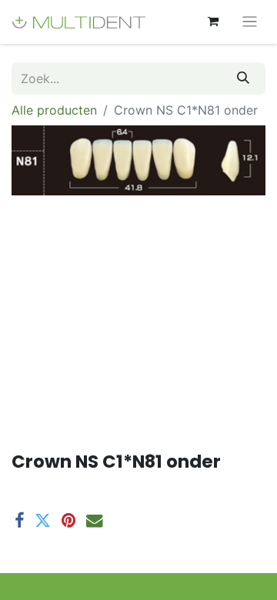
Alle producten (54, 110)
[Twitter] (43, 520)
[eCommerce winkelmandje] (213, 21)
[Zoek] (243, 78)
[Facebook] (19, 520)
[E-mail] (94, 520)
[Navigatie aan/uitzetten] (249, 22)
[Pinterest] (68, 520)
